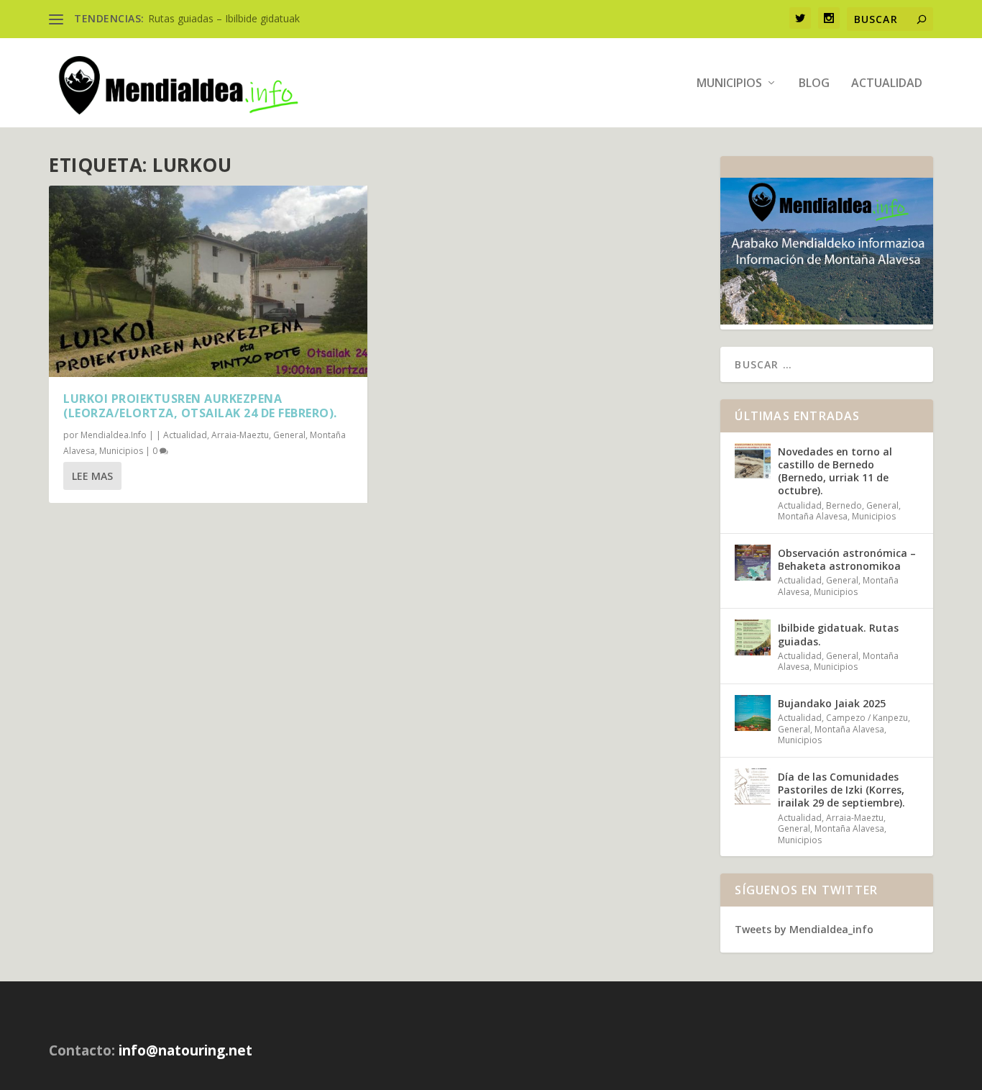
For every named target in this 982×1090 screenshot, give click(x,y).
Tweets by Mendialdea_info (804, 929)
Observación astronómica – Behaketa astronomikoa (847, 559)
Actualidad (886, 84)
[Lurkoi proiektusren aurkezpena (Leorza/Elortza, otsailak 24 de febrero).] (208, 281)
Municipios (729, 84)
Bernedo (844, 505)
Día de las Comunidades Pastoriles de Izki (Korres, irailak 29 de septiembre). (841, 789)
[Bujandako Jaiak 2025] (753, 713)
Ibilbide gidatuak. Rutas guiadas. (838, 634)
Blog (814, 84)
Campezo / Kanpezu (867, 718)
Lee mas (92, 476)
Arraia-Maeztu (240, 435)
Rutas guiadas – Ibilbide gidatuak (224, 18)
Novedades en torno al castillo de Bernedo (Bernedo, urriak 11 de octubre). (835, 471)
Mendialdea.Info (114, 435)
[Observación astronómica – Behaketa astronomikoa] (753, 563)
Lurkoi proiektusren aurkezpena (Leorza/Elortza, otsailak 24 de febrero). (200, 406)
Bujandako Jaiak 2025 (832, 703)
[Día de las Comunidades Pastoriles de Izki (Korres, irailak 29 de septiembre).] (753, 786)
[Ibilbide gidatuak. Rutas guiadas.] (753, 637)
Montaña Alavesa (813, 516)
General (289, 435)
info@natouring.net (185, 1050)
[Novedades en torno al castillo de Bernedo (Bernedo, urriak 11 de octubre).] (753, 461)
